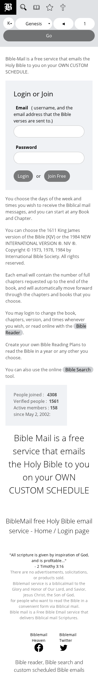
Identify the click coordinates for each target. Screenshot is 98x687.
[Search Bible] (23, 7)
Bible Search (78, 370)
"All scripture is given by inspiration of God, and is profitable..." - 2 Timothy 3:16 (49, 560)
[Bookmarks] (50, 7)
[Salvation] (63, 7)
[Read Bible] (36, 7)
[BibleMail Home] (8, 7)
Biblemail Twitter (67, 637)
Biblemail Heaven (38, 637)
